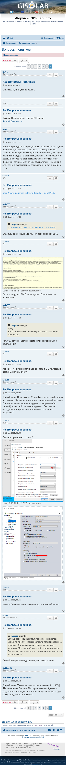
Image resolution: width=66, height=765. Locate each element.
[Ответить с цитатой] (55, 75)
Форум (27, 746)
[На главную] (33, 4)
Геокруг (56, 749)
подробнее (36, 764)
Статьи (25, 744)
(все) (32, 746)
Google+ (41, 12)
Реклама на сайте (23, 748)
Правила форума (10, 55)
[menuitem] (9, 38)
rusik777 (6, 129)
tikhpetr (6, 101)
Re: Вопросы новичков (19, 81)
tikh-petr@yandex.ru (12, 121)
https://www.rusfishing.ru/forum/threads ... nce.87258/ (29, 193)
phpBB (27, 735)
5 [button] (47, 66)
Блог (7, 748)
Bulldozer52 (7, 668)
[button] (28, 66)
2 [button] (35, 66)
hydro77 (6, 380)
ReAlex (5, 72)
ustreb (5, 615)
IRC (12, 748)
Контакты (9, 746)
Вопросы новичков (16, 49)
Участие (18, 746)
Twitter (16, 12)
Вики (38, 746)
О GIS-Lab (16, 744)
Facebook (28, 12)
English (51, 12)
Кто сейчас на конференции (17, 722)
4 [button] (43, 66)
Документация (36, 744)
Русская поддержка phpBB (33, 737)
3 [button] (39, 66)
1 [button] (32, 66)
